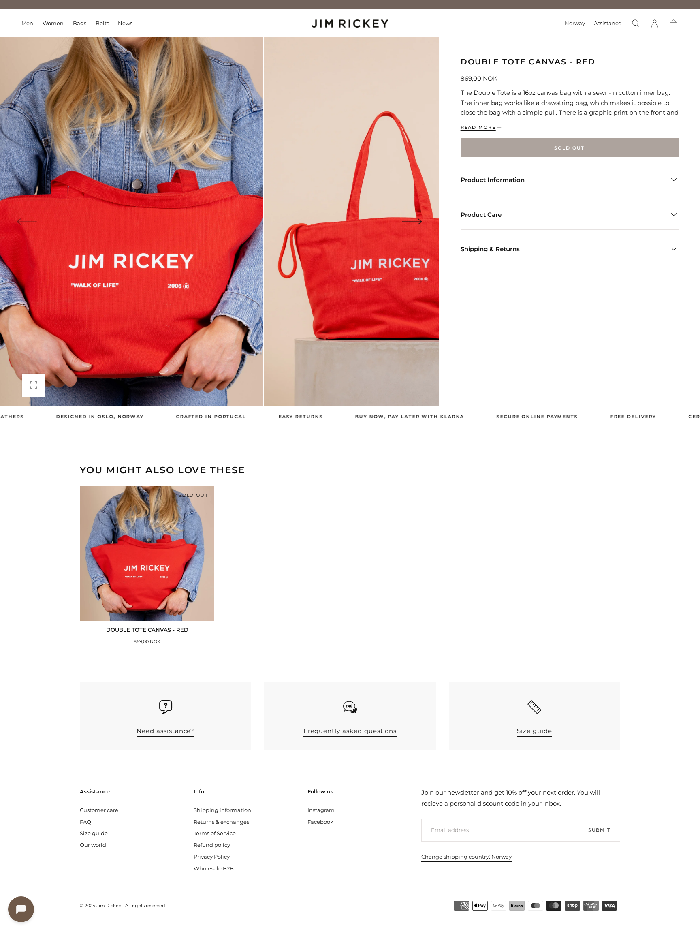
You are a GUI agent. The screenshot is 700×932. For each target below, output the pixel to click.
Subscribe (395, 496)
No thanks (350, 522)
